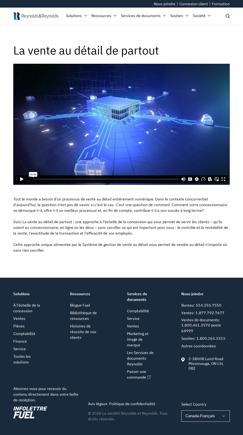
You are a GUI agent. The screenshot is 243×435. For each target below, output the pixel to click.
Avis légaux (97, 403)
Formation (221, 3)
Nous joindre (164, 3)
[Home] (35, 16)
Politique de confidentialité (132, 403)
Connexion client (193, 3)
